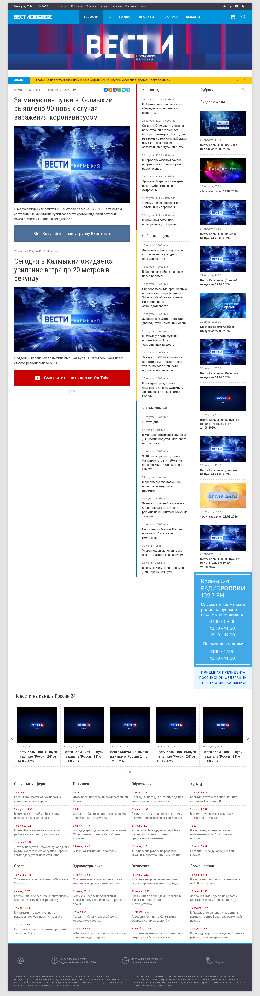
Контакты (130, 6)
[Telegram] (128, 90)
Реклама (170, 17)
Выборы (193, 17)
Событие (170, 99)
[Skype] (124, 90)
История (91, 6)
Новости (91, 17)
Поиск (142, 6)
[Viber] (115, 90)
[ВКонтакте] (106, 90)
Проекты (146, 17)
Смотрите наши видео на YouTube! (76, 377)
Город (158, 545)
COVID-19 (69, 89)
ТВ (109, 17)
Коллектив (77, 6)
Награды (104, 6)
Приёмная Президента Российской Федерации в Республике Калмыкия (223, 678)
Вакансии (117, 6)
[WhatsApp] (119, 90)
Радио (125, 17)
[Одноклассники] (110, 90)
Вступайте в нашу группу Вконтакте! (76, 233)
